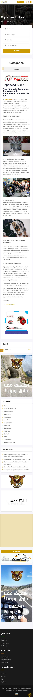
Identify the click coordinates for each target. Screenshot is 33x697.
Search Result (7, 439)
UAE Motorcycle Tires (9, 442)
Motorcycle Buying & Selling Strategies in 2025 (16, 470)
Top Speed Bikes (10, 304)
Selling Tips (4, 640)
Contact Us (4, 673)
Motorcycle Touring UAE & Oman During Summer (17, 459)
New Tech (6, 434)
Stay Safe (3, 682)
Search (17, 50)
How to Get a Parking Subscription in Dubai (15, 467)
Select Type (9, 40)
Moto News (7, 425)
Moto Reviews (7, 428)
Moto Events (7, 417)
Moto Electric (7, 414)
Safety (5, 437)
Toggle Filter (16, 551)
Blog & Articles (4, 657)
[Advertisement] (16, 530)
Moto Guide (7, 420)
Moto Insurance (8, 423)
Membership (4, 646)
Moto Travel (7, 431)
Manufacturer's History (10, 408)
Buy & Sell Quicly (5, 643)
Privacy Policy (4, 662)
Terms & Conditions (6, 659)
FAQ (2, 679)
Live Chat (3, 676)
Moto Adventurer (8, 411)
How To (6, 406)
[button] (30, 68)
